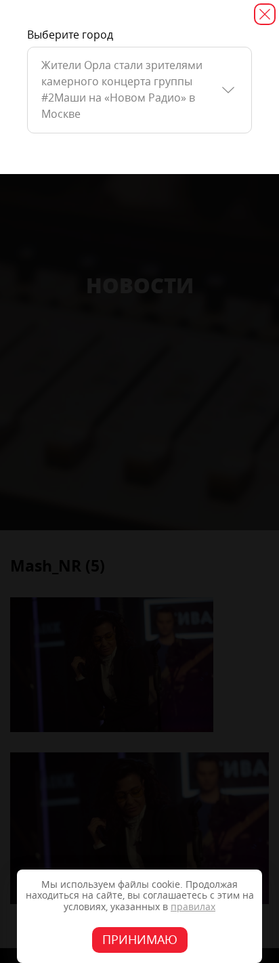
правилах (193, 907)
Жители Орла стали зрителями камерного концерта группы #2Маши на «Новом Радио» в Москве (121, 90)
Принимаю (139, 940)
